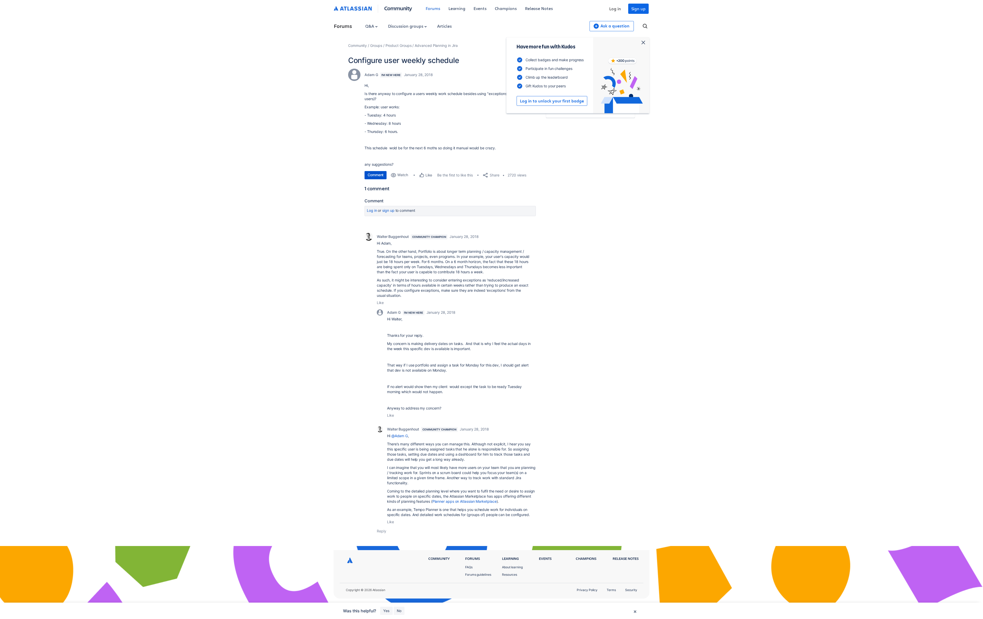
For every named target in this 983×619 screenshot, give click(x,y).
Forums (433, 8)
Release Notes (539, 8)
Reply (381, 531)
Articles (444, 26)
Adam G (371, 74)
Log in (615, 8)
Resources (509, 574)
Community (398, 8)
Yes (386, 610)
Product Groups (399, 45)
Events (480, 8)
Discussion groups (406, 26)
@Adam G (399, 436)
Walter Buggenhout (393, 236)
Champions (506, 8)
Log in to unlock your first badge (552, 101)
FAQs (469, 567)
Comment (375, 175)
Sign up (638, 8)
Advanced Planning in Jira (436, 45)
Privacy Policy (587, 590)
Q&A (370, 26)
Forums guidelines (478, 574)
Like (380, 302)
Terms (611, 590)
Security (631, 590)
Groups (376, 45)
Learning (456, 8)
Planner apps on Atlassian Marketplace (464, 501)
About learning (512, 567)
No (399, 610)
